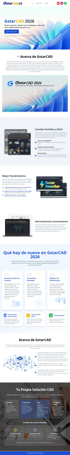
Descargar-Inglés (12, 31)
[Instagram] (61, 3)
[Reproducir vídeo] (35, 93)
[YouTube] (58, 3)
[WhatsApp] (65, 3)
